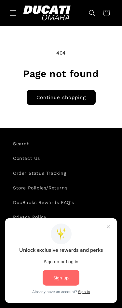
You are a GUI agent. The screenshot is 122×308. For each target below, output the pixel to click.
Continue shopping (61, 97)
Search (21, 143)
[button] (13, 13)
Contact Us (26, 158)
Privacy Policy (29, 217)
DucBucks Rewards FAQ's (43, 202)
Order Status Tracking (39, 173)
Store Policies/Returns (40, 187)
